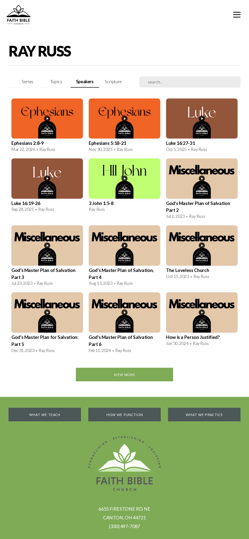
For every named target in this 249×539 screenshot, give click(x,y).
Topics (56, 81)
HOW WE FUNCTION (124, 414)
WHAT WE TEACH (45, 414)
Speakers (85, 81)
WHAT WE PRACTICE (204, 414)
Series (27, 81)
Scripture (113, 81)
